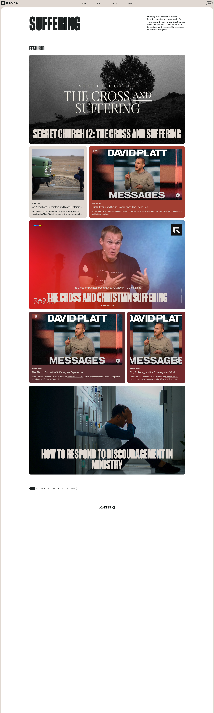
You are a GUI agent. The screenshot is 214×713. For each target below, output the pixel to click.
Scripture (51, 488)
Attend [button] (114, 3)
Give (209, 3)
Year (62, 488)
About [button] (130, 3)
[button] (202, 3)
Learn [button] (84, 3)
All (32, 488)
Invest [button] (99, 3)
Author (72, 488)
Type (41, 488)
